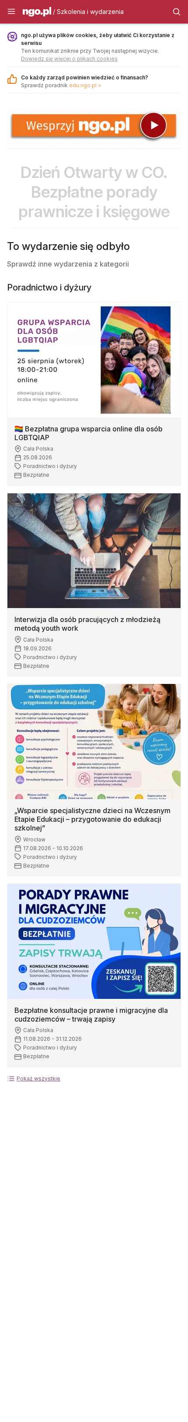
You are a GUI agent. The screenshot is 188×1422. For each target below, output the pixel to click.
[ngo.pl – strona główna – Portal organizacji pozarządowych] (37, 13)
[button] (11, 11)
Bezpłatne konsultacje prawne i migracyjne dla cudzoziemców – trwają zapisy (91, 1014)
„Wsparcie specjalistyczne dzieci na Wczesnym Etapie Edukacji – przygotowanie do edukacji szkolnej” (92, 819)
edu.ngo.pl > (85, 85)
